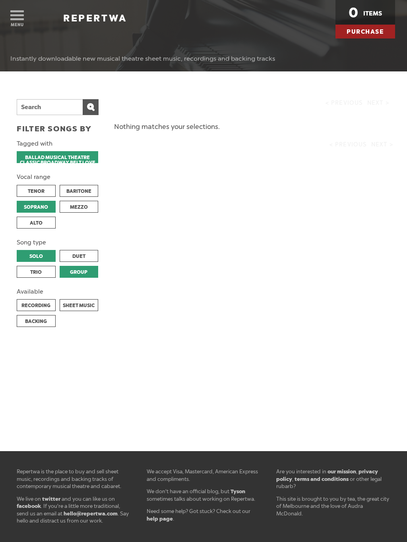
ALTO (36, 223)
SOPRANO (36, 207)
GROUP (78, 272)
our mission (342, 471)
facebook (29, 506)
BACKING (36, 321)
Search (91, 107)
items (365, 13)
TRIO (36, 272)
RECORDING (35, 305)
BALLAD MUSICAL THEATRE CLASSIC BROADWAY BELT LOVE (57, 158)
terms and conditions (322, 479)
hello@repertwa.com (91, 513)
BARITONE (78, 191)
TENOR (36, 191)
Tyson (238, 491)
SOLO (36, 256)
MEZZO (79, 207)
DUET (78, 256)
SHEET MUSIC (79, 305)
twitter (51, 499)
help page (160, 518)
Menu (17, 24)
